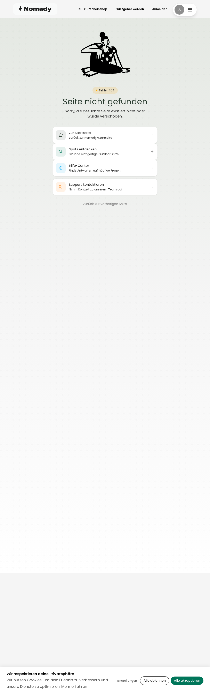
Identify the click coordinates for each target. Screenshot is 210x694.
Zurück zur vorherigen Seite (105, 204)
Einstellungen (127, 681)
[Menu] (185, 9)
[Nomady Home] (35, 9)
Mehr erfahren (74, 686)
